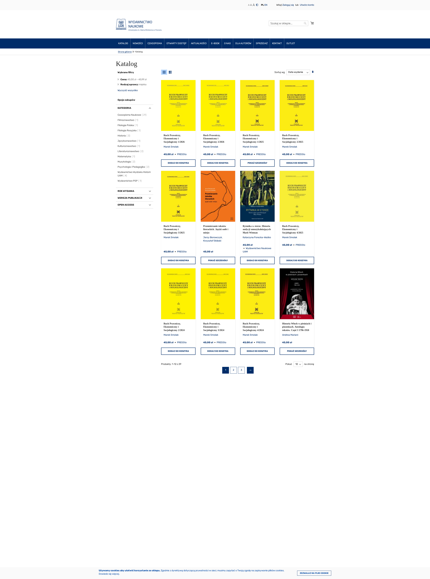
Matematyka (126, 156)
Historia (124, 135)
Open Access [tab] (126, 204)
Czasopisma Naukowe (132, 114)
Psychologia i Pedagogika (134, 166)
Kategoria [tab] (124, 108)
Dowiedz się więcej (109, 573)
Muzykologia (127, 161)
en (265, 5)
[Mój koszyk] (312, 23)
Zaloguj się (288, 5)
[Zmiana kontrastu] (257, 5)
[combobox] (288, 23)
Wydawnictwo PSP (130, 180)
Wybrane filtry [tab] (126, 72)
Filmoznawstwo (128, 120)
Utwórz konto (307, 5)
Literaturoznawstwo (131, 151)
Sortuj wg (279, 72)
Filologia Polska (128, 125)
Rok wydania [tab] (126, 191)
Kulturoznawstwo (129, 146)
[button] (262, 5)
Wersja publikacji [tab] (130, 198)
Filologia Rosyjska (129, 130)
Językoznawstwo (129, 140)
